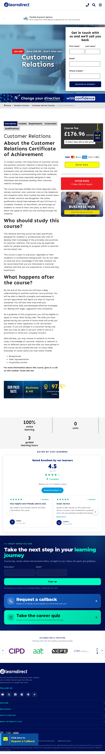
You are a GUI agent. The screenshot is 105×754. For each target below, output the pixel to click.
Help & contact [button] (8, 715)
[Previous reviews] (9, 512)
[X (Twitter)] (9, 694)
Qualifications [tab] (12, 128)
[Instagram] (21, 694)
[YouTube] (2, 694)
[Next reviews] (95, 512)
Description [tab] (10, 123)
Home (8, 105)
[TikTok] (34, 694)
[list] (52, 651)
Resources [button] (5, 709)
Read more (61, 517)
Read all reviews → (52, 490)
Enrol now (82, 164)
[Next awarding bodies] (102, 650)
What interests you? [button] (11, 722)
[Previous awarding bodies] (3, 650)
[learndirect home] (14, 671)
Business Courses (21, 105)
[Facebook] (15, 694)
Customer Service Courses (43, 105)
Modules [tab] (23, 123)
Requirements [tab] (35, 123)
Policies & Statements (46, 741)
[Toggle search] (94, 5)
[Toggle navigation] (100, 5)
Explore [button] (4, 703)
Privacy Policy (34, 588)
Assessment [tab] (50, 123)
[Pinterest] (28, 694)
